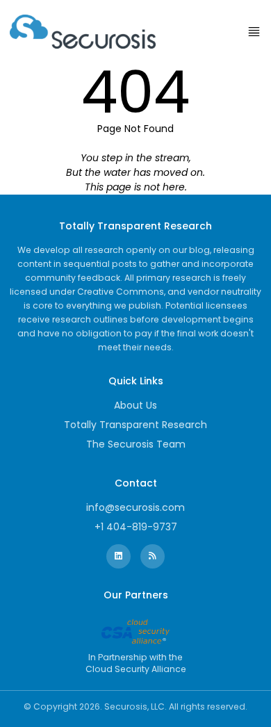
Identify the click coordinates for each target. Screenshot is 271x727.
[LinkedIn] (118, 556)
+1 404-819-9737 (136, 527)
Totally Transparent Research (135, 425)
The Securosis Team (136, 444)
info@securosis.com (135, 507)
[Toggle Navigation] (254, 31)
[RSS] (152, 556)
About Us (135, 405)
